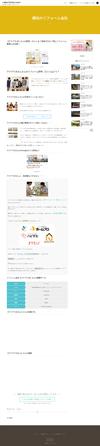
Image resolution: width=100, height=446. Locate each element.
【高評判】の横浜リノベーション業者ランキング (38, 116)
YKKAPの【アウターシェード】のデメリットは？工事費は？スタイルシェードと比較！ (87, 87)
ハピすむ (43, 253)
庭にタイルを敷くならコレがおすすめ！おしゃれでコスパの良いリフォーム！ (86, 97)
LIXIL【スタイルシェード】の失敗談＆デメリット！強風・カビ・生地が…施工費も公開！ (87, 77)
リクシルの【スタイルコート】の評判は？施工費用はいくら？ (86, 106)
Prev (10, 418)
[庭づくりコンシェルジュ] (11, 2)
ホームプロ (19, 258)
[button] (97, 3)
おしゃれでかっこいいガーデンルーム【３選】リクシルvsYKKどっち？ (86, 114)
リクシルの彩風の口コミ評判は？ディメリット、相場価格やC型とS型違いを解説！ (86, 124)
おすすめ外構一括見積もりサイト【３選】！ (38, 399)
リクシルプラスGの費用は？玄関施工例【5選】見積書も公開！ (87, 68)
